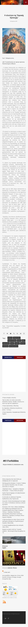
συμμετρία (17, 343)
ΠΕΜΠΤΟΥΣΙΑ (8, 357)
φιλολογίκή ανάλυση (13, 346)
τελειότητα (23, 343)
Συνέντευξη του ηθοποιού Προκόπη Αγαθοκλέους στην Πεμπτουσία (11, 497)
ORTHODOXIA (19, 420)
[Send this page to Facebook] (4, 334)
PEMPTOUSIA (8, 420)
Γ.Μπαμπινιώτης (16, 337)
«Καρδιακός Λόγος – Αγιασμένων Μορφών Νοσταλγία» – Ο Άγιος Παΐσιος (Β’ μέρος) (13, 489)
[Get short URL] (14, 334)
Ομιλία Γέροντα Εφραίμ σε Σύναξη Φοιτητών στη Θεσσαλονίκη (13, 493)
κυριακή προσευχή (12, 340)
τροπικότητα (5, 346)
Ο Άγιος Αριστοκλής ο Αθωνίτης (10, 405)
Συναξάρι (7, 572)
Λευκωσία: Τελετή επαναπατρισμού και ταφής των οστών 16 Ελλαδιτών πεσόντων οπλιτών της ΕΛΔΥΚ (13, 502)
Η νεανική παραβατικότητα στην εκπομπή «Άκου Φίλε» (12, 526)
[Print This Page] (20, 334)
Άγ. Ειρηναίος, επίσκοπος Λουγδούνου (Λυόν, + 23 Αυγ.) (12, 409)
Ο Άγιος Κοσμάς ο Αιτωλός (9, 397)
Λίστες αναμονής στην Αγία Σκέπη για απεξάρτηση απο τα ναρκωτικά (11, 480)
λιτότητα (19, 340)
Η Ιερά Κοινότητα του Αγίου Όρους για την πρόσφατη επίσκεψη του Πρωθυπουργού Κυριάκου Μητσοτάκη (13, 521)
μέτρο (23, 340)
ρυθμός (12, 343)
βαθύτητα (10, 337)
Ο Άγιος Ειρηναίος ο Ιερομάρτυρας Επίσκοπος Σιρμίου (14, 413)
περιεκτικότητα (6, 343)
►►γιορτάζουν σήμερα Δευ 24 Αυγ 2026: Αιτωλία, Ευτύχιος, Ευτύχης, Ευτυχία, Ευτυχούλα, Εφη (13, 577)
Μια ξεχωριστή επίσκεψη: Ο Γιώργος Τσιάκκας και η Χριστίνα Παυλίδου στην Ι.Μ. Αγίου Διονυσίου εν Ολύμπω (14, 484)
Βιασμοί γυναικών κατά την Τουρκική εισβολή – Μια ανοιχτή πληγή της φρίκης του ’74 (13, 531)
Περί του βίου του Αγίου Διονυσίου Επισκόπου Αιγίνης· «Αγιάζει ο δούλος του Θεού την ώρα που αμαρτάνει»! (13, 401)
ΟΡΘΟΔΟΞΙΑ (20, 357)
